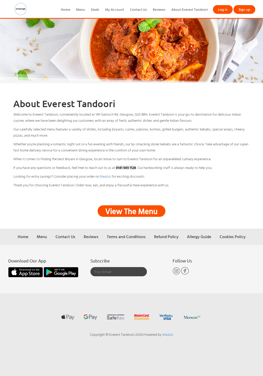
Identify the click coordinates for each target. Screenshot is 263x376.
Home (65, 9)
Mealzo (105, 176)
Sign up (244, 9)
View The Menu (131, 211)
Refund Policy (166, 236)
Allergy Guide (199, 236)
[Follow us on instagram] (177, 273)
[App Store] (26, 271)
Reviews (159, 9)
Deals (95, 9)
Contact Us (138, 9)
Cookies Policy (233, 236)
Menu (80, 9)
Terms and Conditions (126, 236)
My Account (114, 9)
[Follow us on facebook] (185, 273)
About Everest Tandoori (189, 9)
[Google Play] (61, 271)
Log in (223, 9)
